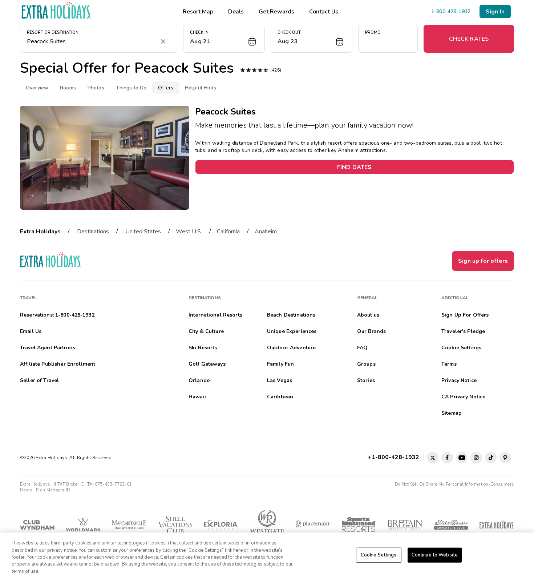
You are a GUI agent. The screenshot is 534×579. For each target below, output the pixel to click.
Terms (449, 364)
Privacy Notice (459, 380)
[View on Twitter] (432, 457)
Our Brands (371, 331)
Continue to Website (435, 555)
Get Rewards (276, 12)
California (228, 232)
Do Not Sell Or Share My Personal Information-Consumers (454, 484)
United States (143, 232)
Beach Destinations (291, 314)
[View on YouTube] (462, 457)
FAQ (362, 347)
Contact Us (323, 12)
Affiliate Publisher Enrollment (57, 364)
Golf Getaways (207, 364)
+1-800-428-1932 (395, 457)
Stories (366, 380)
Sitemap (451, 413)
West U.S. (189, 232)
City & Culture (206, 331)
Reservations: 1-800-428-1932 (57, 314)
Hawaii (197, 396)
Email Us (30, 331)
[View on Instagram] (476, 457)
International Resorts (215, 314)
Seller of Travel (39, 380)
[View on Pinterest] (505, 457)
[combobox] (91, 41)
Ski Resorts (203, 347)
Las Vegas (279, 380)
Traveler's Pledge (463, 331)
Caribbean (280, 396)
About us (368, 314)
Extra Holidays (40, 232)
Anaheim (266, 232)
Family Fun (280, 364)
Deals (236, 12)
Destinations (93, 232)
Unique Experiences (292, 331)
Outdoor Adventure (291, 347)
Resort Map (198, 12)
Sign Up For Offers (465, 314)
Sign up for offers (483, 261)
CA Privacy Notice (463, 396)
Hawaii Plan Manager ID (45, 490)
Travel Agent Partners (47, 347)
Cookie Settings (379, 555)
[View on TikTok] (491, 457)
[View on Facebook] (447, 457)
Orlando (199, 380)
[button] (224, 39)
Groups (366, 364)
